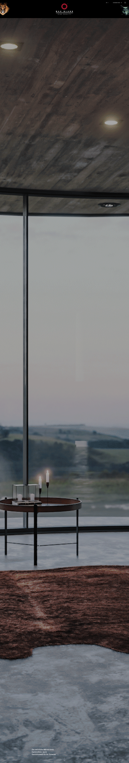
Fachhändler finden (116, 2)
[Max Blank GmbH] (64, 9)
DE (106, 2)
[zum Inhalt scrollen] (64, 759)
